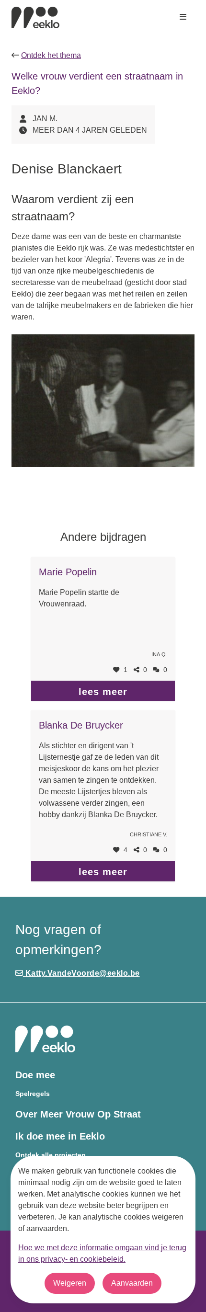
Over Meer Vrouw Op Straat (78, 1114)
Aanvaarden (132, 1283)
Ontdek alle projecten (50, 1155)
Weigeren (69, 1283)
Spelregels (32, 1093)
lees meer (103, 691)
